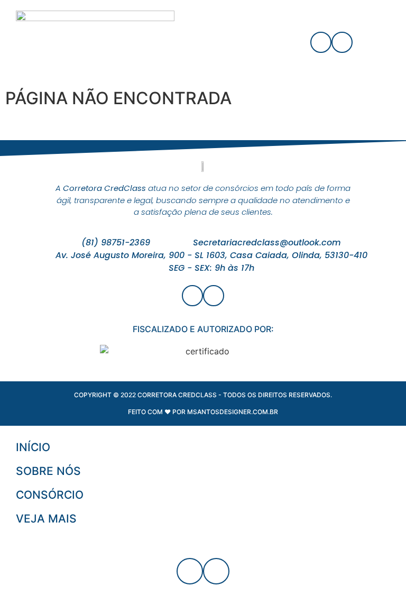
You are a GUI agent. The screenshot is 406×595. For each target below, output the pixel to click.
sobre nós (48, 471)
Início (33, 447)
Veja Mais (46, 518)
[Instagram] (342, 42)
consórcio (50, 494)
